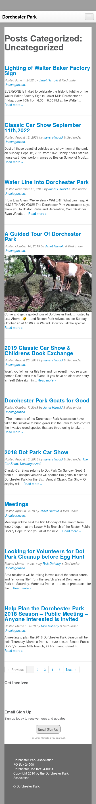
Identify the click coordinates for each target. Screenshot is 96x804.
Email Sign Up (48, 729)
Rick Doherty (52, 563)
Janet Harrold (48, 80)
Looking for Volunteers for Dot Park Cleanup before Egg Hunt (44, 553)
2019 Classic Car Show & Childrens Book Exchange (38, 350)
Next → (71, 669)
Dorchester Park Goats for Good (47, 400)
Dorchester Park (19, 16)
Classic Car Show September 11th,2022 (42, 127)
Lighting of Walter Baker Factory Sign (47, 70)
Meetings (16, 504)
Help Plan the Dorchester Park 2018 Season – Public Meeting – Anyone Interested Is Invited (46, 613)
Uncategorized (14, 84)
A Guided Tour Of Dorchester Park (42, 236)
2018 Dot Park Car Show (36, 452)
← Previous (15, 669)
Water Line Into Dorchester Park (46, 182)
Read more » (13, 104)
